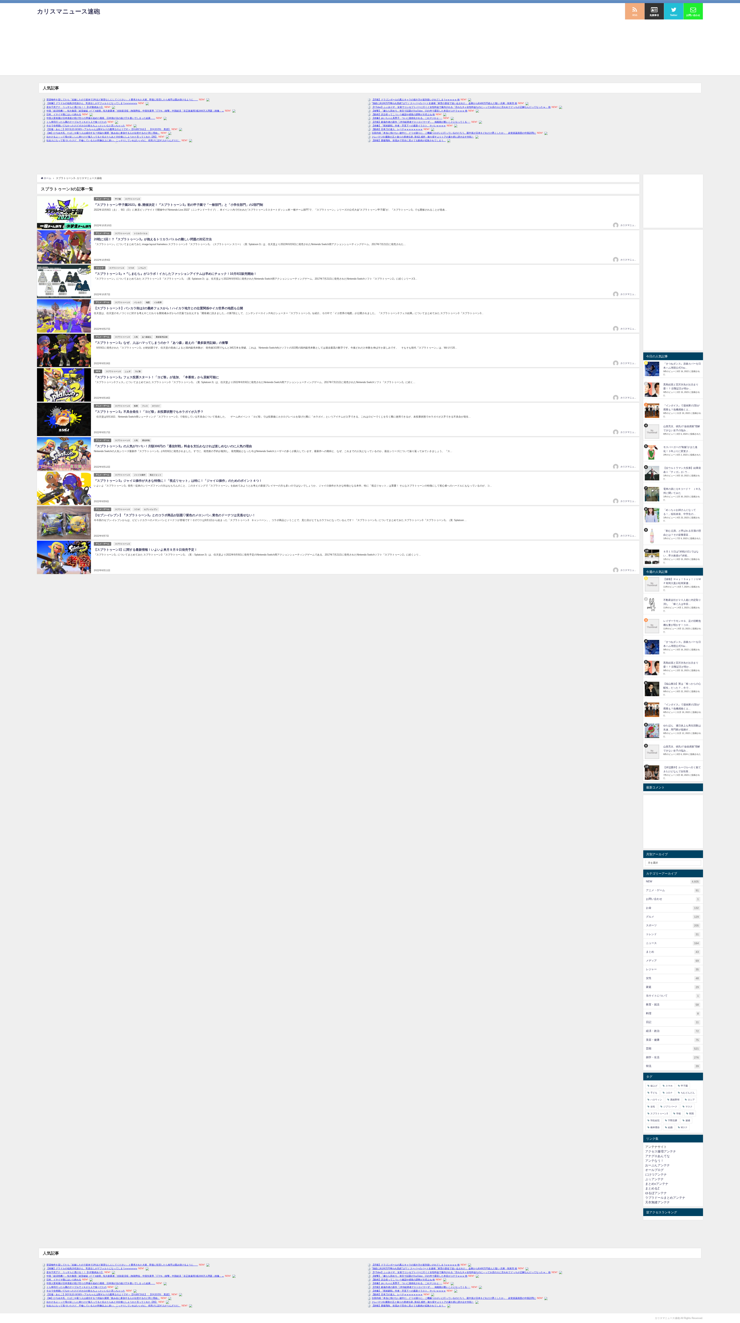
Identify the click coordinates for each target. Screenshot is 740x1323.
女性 (672, 978)
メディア (672, 960)
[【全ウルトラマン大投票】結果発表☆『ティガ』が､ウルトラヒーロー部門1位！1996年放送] (652, 473)
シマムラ (142, 268)
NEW (98, 371)
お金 (672, 907)
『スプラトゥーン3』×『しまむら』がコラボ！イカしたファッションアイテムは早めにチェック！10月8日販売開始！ (175, 273)
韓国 (691, 1113)
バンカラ (138, 302)
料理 (672, 1013)
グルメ (672, 916)
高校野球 (674, 1100)
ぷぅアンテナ (654, 1179)
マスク (688, 1106)
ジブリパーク (670, 1106)
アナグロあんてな (657, 1155)
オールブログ (654, 1169)
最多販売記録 (161, 337)
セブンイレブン (150, 509)
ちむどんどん (688, 1093)
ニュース (672, 943)
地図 (148, 302)
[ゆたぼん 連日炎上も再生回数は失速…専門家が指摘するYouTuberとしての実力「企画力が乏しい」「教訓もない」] (652, 731)
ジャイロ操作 (139, 475)
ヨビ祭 (138, 371)
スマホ (669, 1086)
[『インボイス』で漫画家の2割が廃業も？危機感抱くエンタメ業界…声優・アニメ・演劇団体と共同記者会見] (652, 410)
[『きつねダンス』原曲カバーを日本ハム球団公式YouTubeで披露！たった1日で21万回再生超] (652, 369)
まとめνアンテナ (656, 1183)
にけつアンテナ (656, 1174)
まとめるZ (652, 1188)
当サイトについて (672, 995)
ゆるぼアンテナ (656, 1192)
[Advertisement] (370, 48)
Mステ (684, 1127)
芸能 (672, 1048)
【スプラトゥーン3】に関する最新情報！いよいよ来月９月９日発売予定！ (145, 549)
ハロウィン (656, 1100)
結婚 (670, 1127)
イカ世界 (158, 302)
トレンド (99, 268)
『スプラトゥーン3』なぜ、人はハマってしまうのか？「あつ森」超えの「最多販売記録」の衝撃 (161, 342)
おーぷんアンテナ (657, 1165)
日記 (672, 1022)
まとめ (672, 951)
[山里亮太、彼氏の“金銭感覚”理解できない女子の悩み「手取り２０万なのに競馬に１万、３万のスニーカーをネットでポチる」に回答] (652, 431)
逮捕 (687, 1120)
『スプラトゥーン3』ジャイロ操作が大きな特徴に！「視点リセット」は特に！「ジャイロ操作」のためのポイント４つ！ (178, 480)
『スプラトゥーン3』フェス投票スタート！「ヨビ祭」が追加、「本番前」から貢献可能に (156, 377)
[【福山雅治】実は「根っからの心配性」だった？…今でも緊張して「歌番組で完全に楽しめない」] (652, 689)
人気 (136, 337)
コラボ (131, 268)
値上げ (653, 1086)
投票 (136, 406)
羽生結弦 (655, 1120)
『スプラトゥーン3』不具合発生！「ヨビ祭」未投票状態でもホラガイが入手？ (149, 411)
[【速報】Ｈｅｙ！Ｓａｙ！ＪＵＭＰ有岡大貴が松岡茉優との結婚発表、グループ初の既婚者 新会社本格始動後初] (652, 584)
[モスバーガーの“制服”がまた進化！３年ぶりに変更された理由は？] (652, 452)
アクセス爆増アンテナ (660, 1151)
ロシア (691, 1100)
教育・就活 (672, 1004)
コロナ (669, 1093)
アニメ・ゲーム (102, 199)
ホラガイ (156, 406)
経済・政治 (672, 1031)
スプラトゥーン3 (132, 199)
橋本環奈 (655, 1127)
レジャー (672, 969)
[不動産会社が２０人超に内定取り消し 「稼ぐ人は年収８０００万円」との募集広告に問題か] (652, 605)
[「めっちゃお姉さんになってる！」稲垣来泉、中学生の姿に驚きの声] (652, 515)
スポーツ (672, 925)
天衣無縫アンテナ (657, 1202)
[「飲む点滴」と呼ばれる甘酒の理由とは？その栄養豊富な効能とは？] (652, 536)
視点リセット (155, 475)
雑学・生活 (672, 1057)
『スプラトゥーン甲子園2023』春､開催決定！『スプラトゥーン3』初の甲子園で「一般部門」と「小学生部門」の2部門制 (178, 204)
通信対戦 (146, 440)
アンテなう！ (654, 1160)
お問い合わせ (672, 899)
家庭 (672, 987)
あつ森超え (147, 337)
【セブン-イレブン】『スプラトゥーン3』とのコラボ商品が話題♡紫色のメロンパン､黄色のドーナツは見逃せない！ (174, 515)
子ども (653, 1093)
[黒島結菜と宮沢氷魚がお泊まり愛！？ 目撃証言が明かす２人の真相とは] (652, 389)
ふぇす (128, 371)
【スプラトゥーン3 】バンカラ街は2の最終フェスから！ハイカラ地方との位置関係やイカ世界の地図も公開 (168, 308)
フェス (145, 406)
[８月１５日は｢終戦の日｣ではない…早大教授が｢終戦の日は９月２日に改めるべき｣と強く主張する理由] (652, 557)
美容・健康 (672, 1039)
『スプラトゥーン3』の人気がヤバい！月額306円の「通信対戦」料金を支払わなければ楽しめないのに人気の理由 (173, 446)
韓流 (672, 1066)
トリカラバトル (140, 233)
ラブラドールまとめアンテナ (665, 1197)
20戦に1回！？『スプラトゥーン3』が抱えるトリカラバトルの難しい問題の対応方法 (153, 239)
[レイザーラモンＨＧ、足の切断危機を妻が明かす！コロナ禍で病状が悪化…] (652, 626)
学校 (678, 1113)
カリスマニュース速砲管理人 (635, 225)
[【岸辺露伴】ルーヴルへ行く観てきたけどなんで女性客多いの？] (652, 772)
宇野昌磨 (672, 1120)
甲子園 (118, 199)
